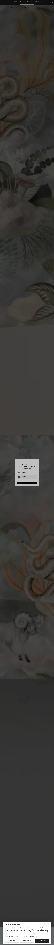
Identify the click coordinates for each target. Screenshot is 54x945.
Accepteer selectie (27, 940)
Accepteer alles (42, 940)
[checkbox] (9, 936)
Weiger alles (12, 940)
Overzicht (46, 924)
